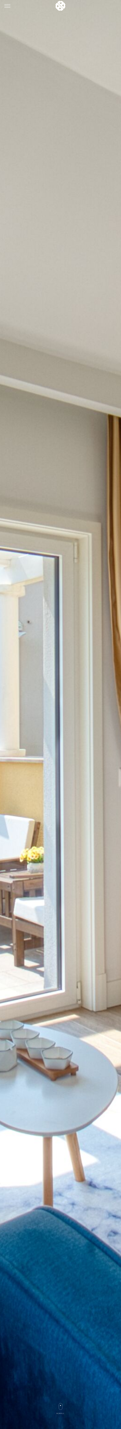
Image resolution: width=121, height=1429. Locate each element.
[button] (7, 6)
